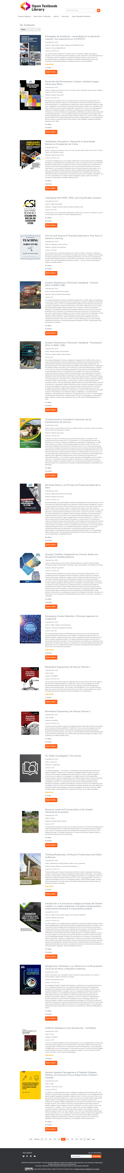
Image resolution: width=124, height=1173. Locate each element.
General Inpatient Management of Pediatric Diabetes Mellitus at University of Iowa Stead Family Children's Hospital (71, 1075)
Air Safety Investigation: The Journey (63, 755)
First (31, 1139)
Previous (36, 1139)
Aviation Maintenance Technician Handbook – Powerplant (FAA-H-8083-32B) (73, 344)
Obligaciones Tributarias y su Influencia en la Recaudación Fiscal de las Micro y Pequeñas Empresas (73, 967)
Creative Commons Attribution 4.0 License (86, 1169)
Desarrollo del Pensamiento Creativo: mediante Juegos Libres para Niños (72, 83)
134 (76, 1139)
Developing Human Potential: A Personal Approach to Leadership (71, 617)
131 (63, 1139)
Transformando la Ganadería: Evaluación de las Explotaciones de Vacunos (68, 421)
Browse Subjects (24, 16)
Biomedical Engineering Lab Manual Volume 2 (68, 711)
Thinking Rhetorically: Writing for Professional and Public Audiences (73, 856)
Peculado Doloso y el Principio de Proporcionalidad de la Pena (72, 486)
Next (88, 1139)
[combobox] (81, 10)
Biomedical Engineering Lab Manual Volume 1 (68, 666)
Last (93, 1139)
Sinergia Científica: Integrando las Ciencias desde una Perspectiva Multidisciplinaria (71, 555)
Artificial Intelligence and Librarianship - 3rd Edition (70, 1028)
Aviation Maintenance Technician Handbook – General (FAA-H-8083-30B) (71, 284)
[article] (62, 55)
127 (46, 1139)
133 (72, 1139)
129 (54, 1139)
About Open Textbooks (42, 16)
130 (59, 1139)
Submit (56, 16)
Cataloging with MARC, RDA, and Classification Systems (73, 197)
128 (50, 1139)
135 (81, 1139)
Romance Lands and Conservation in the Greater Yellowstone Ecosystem (69, 811)
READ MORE (50, 72)
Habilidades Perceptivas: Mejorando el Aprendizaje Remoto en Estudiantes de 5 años (70, 143)
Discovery (65, 16)
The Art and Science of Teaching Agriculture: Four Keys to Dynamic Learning (73, 237)
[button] (30, 30)
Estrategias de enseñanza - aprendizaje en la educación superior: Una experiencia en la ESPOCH (72, 37)
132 (68, 1139)
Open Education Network (81, 16)
